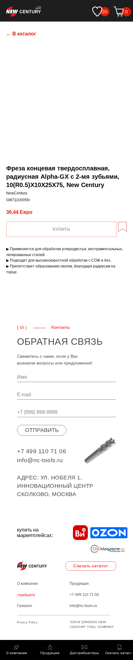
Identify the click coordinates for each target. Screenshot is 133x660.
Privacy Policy (27, 622)
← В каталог (21, 33)
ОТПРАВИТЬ (42, 430)
